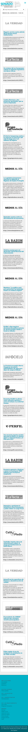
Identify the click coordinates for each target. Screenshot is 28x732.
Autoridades (4, 682)
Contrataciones (5, 698)
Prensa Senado (4, 716)
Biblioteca (3, 685)
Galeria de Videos (5, 714)
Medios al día (4, 711)
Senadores (3, 683)
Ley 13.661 (4, 704)
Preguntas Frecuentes (6, 706)
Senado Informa (5, 717)
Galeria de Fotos (5, 713)
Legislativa (4, 694)
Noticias (3, 710)
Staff (2, 719)
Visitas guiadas (4, 690)
